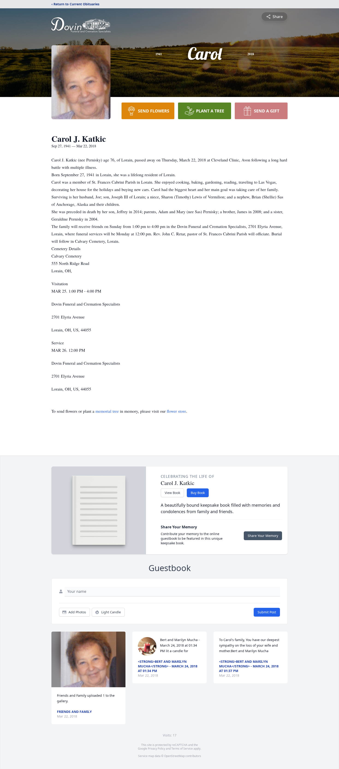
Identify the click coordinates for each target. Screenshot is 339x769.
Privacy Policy (156, 749)
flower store (176, 411)
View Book (172, 492)
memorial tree (107, 411)
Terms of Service (182, 749)
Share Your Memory (263, 535)
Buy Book (198, 492)
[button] (88, 659)
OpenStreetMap (174, 756)
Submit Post (267, 612)
